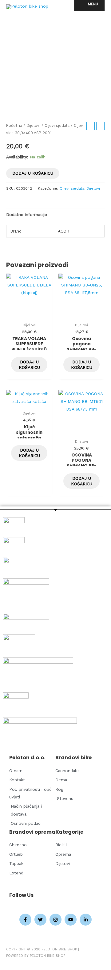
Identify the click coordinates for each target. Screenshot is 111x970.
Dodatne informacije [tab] (26, 214)
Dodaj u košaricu (32, 173)
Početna (14, 125)
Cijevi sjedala (57, 125)
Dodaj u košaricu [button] (29, 364)
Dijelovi (33, 125)
